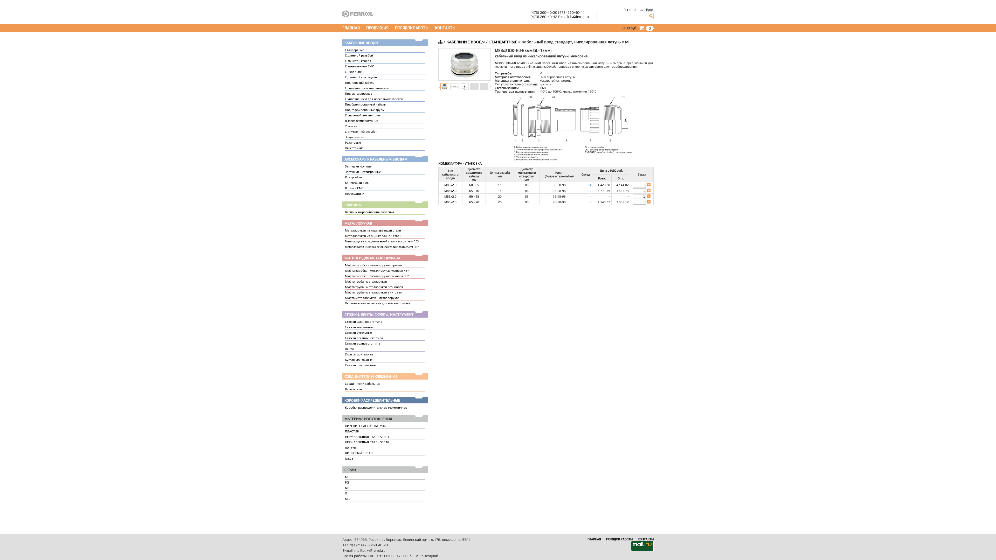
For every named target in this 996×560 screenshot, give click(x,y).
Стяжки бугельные (358, 332)
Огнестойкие (354, 148)
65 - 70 (474, 191)
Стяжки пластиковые (360, 365)
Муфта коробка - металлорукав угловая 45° (377, 270)
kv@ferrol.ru (579, 17)
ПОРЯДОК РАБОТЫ (411, 28)
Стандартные (354, 50)
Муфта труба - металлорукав (366, 281)
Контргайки (353, 177)
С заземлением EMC (359, 66)
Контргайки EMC (357, 183)
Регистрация (634, 10)
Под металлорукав (358, 93)
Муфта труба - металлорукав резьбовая (374, 287)
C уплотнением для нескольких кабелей (374, 99)
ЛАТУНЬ (351, 448)
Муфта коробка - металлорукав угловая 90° (377, 276)
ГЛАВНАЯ (351, 28)
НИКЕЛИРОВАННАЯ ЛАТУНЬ (365, 426)
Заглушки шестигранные (363, 172)
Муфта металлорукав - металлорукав (372, 298)
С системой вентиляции (362, 115)
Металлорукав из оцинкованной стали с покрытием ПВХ (382, 241)
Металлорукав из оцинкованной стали (373, 236)
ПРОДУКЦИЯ (377, 28)
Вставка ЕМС (354, 188)
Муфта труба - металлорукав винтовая (373, 292)
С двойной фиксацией (361, 77)
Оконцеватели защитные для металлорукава (377, 303)
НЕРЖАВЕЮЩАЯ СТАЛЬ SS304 (367, 437)
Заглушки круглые (358, 166)
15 (500, 185)
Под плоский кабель (359, 83)
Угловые (351, 126)
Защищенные (354, 137)
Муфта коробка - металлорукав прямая (374, 265)
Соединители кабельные (362, 384)
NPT (348, 488)
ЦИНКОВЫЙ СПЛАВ (358, 453)
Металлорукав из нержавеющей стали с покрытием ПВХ (382, 246)
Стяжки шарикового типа (363, 322)
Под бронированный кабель (365, 104)
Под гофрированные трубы (364, 110)
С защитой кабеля (358, 61)
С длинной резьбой (359, 55)
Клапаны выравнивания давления (370, 212)
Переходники (354, 193)
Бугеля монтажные (358, 360)
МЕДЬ (349, 458)
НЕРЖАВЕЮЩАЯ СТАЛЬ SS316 (367, 442)
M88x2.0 (450, 185)
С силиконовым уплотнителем (367, 88)
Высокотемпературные (361, 121)
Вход (650, 10)
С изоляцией (354, 72)
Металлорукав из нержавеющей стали (373, 230)
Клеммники (353, 389)
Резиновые (353, 142)
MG (347, 499)
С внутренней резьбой (361, 132)
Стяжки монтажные (359, 327)
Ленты (349, 349)
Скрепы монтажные (359, 354)
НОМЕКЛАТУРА (450, 163)
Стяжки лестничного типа (364, 338)
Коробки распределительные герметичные (376, 407)
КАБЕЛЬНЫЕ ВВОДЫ (465, 41)
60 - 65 (474, 185)
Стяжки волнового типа (362, 343)
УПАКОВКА (473, 163)
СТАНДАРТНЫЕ (503, 41)
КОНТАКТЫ (445, 28)
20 (500, 196)
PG (347, 482)
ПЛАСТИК (352, 431)
